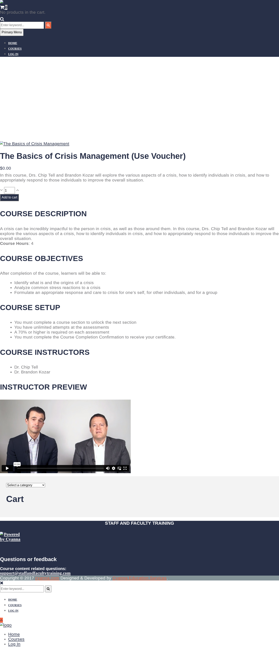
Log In (13, 54)
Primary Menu (12, 32)
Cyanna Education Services (140, 578)
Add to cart (9, 197)
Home (12, 43)
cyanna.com (47, 578)
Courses (15, 48)
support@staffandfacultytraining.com (35, 573)
